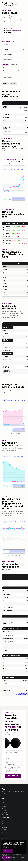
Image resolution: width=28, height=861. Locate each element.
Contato (4, 837)
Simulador (4, 820)
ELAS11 (6, 49)
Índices (4, 810)
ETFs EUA (4, 812)
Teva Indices (5, 839)
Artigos (4, 829)
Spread (13, 74)
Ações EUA (5, 814)
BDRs (3, 802)
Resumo (5, 64)
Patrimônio (18, 71)
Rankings (4, 824)
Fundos (4, 808)
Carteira (18, 67)
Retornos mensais (8, 67)
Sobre (3, 835)
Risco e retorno (7, 71)
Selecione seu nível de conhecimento (12, 763)
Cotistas (5, 74)
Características (7, 77)
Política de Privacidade (11, 768)
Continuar (8, 851)
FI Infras (4, 806)
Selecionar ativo (8, 54)
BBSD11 (6, 44)
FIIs (3, 804)
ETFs (3, 800)
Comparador (5, 822)
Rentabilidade (14, 64)
